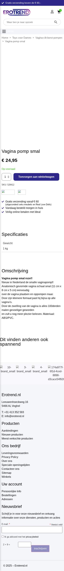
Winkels (6, 476)
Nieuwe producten (12, 434)
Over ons (7, 461)
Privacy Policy (10, 457)
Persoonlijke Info (11, 491)
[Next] (58, 86)
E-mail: (6, 524)
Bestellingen (9, 495)
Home (5, 37)
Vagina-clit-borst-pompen (48, 37)
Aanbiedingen (10, 430)
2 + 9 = (6, 544)
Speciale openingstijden (16, 465)
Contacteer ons (10, 468)
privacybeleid (32, 537)
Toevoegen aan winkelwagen (36, 176)
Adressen (7, 499)
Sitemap (6, 472)
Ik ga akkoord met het (21, 537)
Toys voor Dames (21, 37)
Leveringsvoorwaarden (15, 453)
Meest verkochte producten (17, 438)
